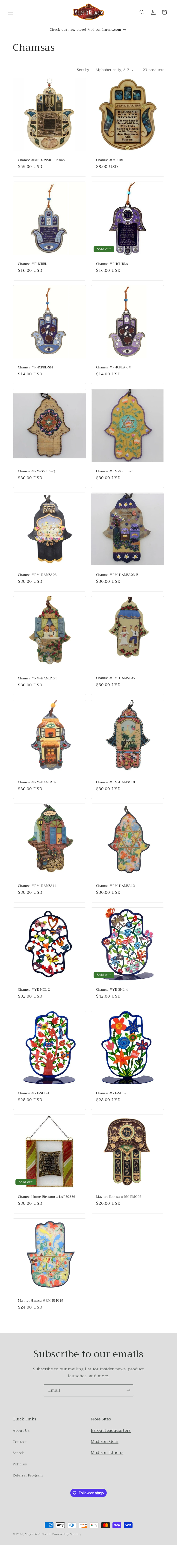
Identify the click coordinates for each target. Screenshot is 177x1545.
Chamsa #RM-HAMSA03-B (117, 575)
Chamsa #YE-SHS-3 (112, 1093)
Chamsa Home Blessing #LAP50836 (46, 1197)
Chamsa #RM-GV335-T (114, 471)
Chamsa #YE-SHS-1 (34, 1093)
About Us (21, 1431)
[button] (10, 12)
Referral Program (28, 1475)
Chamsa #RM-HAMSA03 (37, 575)
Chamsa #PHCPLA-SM (114, 367)
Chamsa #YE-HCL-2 (34, 989)
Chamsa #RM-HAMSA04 (37, 678)
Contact (20, 1442)
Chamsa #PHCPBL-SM (35, 367)
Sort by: (83, 70)
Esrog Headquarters (111, 1430)
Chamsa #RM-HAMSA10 (115, 782)
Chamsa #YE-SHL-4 (112, 989)
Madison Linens (107, 1452)
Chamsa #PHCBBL (32, 264)
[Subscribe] (128, 1390)
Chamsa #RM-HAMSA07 (37, 782)
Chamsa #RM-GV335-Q (36, 471)
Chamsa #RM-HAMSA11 (37, 886)
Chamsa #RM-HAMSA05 (115, 678)
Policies (20, 1464)
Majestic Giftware (38, 1534)
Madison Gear (104, 1441)
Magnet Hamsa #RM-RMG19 (40, 1300)
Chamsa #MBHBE (110, 160)
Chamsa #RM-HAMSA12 (115, 886)
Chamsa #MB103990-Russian (41, 160)
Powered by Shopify (67, 1534)
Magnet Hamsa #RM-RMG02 (119, 1197)
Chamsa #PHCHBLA (112, 264)
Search (19, 1453)
